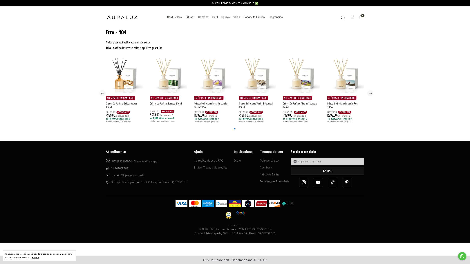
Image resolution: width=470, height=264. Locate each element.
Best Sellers (174, 17)
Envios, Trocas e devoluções (210, 168)
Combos (203, 17)
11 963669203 (119, 168)
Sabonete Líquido (254, 17)
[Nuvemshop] (234, 225)
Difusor (189, 17)
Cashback (266, 168)
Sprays (225, 17)
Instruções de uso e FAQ (208, 161)
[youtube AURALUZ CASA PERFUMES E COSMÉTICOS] (318, 182)
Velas (236, 17)
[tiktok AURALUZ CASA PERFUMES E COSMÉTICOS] (332, 182)
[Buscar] (343, 17)
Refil (215, 17)
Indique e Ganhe (269, 175)
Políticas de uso (269, 161)
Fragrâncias (275, 17)
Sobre (237, 161)
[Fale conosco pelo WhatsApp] (462, 256)
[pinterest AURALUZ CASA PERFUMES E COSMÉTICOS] (346, 182)
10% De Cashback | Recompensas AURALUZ (235, 260)
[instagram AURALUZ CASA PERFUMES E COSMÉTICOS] (303, 182)
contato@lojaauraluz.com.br (128, 175)
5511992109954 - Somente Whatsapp (134, 162)
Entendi (35, 257)
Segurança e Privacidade (274, 181)
